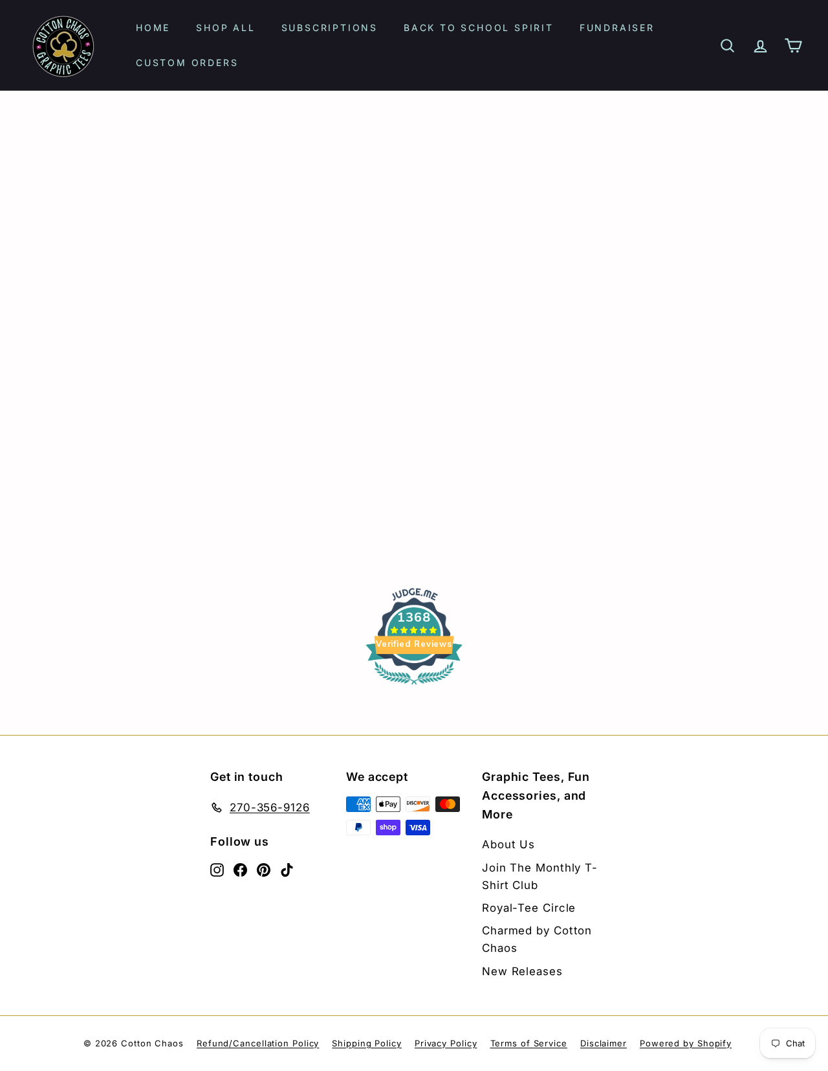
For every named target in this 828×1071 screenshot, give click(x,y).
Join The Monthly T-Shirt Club (540, 876)
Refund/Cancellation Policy (258, 1043)
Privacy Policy (446, 1043)
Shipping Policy (367, 1043)
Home (153, 27)
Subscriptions (329, 27)
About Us (508, 844)
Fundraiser (617, 27)
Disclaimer (603, 1043)
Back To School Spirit (479, 27)
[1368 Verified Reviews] (414, 686)
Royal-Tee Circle (529, 907)
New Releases (522, 971)
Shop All (225, 27)
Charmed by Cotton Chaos (537, 939)
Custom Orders (187, 62)
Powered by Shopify (686, 1043)
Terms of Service (528, 1043)
